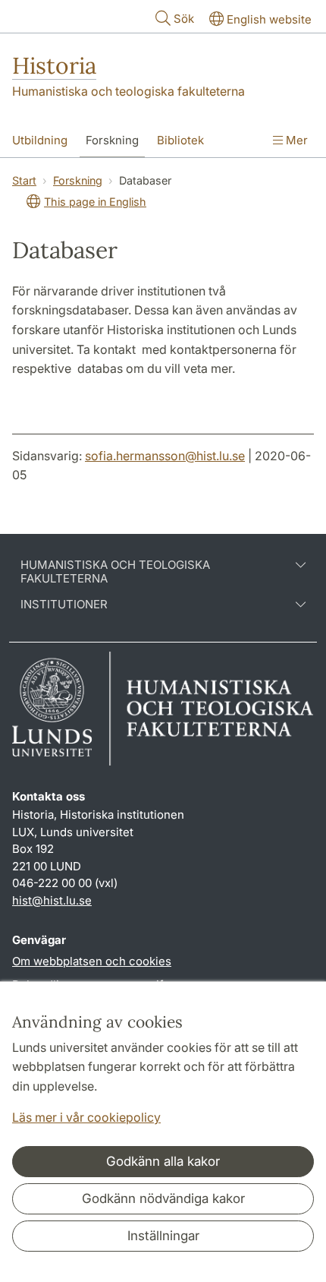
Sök (184, 18)
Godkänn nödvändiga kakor (163, 1198)
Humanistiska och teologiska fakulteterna (128, 91)
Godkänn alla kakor (163, 1161)
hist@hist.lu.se (52, 900)
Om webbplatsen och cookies (91, 961)
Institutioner (64, 604)
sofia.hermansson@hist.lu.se (165, 455)
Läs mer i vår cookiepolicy (86, 1117)
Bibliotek (180, 140)
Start (24, 180)
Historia (54, 65)
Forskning (112, 140)
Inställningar (163, 1235)
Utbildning (39, 140)
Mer (295, 140)
